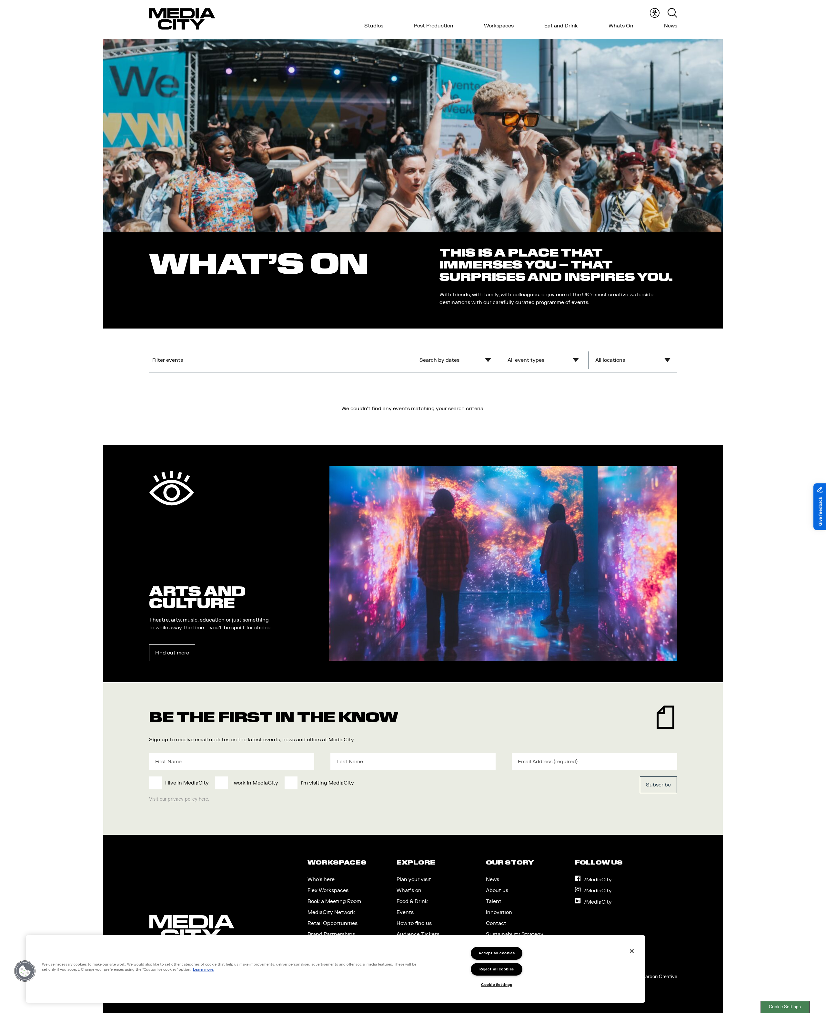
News (670, 26)
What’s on (409, 890)
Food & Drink (412, 901)
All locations (610, 360)
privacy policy (182, 799)
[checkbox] (359, 782)
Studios (373, 26)
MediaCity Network (331, 912)
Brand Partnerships (331, 934)
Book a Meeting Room (334, 901)
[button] (25, 971)
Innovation (499, 912)
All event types (526, 360)
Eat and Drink (561, 26)
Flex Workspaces (327, 890)
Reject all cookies (496, 969)
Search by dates (439, 360)
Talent (493, 901)
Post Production (433, 26)
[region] (335, 969)
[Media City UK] (182, 19)
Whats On (621, 26)
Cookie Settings (785, 1006)
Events (405, 912)
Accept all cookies (496, 953)
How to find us (414, 923)
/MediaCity (598, 879)
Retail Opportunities (332, 923)
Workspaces (499, 26)
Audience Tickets (418, 934)
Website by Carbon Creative (646, 976)
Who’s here (321, 879)
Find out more (172, 653)
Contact (496, 923)
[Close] (632, 951)
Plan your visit (414, 879)
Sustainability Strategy (514, 934)
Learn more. (203, 969)
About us (497, 890)
